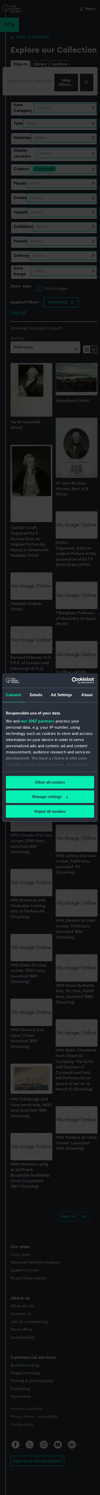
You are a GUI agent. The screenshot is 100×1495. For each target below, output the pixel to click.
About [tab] (87, 695)
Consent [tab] (13, 695)
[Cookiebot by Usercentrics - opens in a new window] (72, 680)
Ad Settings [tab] (61, 695)
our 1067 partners (38, 721)
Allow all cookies (50, 782)
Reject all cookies (50, 811)
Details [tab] (36, 695)
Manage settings (47, 796)
